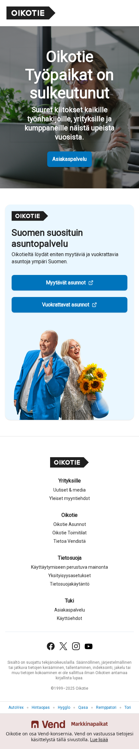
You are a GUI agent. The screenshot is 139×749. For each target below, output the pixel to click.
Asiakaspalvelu (69, 159)
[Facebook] (51, 646)
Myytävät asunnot (66, 282)
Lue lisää (99, 739)
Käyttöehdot (69, 618)
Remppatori (106, 707)
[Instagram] (76, 646)
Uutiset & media (69, 490)
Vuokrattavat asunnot (65, 305)
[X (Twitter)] (63, 646)
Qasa (83, 707)
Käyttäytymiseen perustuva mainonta (69, 567)
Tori (127, 707)
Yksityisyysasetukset (69, 575)
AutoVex (16, 707)
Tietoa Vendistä (69, 541)
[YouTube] (88, 646)
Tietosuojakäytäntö (70, 584)
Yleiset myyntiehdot (69, 498)
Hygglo (64, 707)
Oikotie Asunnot (69, 524)
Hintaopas (41, 707)
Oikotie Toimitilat (69, 532)
